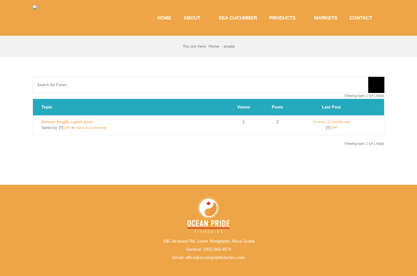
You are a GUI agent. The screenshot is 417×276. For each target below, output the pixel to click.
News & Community (91, 128)
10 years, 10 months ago (331, 122)
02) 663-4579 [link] (219, 249)
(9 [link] (205, 249)
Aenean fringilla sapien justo (67, 121)
